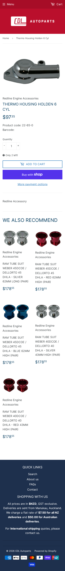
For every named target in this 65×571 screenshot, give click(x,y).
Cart (59, 4)
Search (32, 474)
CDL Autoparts (23, 550)
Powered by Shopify (45, 550)
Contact (32, 489)
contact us (32, 533)
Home (6, 38)
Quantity (7, 139)
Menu (10, 4)
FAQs (32, 484)
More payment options (32, 184)
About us (32, 479)
